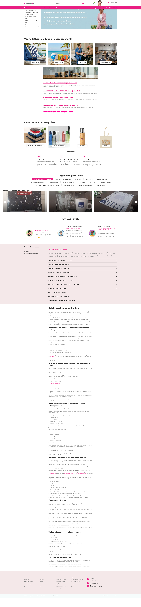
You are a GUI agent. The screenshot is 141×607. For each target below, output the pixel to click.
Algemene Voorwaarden (112, 595)
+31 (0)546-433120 (94, 583)
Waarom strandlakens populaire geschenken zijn (60, 83)
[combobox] (70, 3)
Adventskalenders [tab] (82, 182)
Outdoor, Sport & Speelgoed (31, 20)
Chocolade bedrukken (75, 581)
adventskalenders (52, 473)
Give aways (28, 24)
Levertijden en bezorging (29, 585)
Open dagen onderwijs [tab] (68, 182)
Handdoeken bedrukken (61, 579)
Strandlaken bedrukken (60, 581)
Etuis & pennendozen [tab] (102, 179)
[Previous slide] (5, 201)
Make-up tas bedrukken (76, 586)
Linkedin (41, 581)
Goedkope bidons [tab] (100, 185)
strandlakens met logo (69, 473)
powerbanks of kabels (54, 387)
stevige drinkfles (53, 356)
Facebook (42, 579)
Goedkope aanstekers (75, 585)
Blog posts (42, 586)
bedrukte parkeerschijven (80, 473)
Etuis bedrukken (74, 583)
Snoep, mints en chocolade (31, 16)
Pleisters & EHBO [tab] (89, 179)
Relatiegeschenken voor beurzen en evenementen (60, 105)
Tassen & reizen (29, 22)
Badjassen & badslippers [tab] (106, 182)
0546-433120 (28, 251)
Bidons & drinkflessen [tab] (54, 182)
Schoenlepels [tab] (78, 179)
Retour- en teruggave (28, 586)
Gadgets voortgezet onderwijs (62, 586)
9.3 (96, 3)
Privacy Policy (103, 595)
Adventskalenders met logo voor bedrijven (58, 97)
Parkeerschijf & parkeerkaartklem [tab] (36, 182)
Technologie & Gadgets (30, 18)
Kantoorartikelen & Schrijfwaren (32, 12)
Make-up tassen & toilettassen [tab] (85, 185)
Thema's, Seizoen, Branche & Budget (33, 26)
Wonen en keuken (29, 14)
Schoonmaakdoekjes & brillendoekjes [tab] (42, 179)
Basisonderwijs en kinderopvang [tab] (63, 179)
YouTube (42, 585)
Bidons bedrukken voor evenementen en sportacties (61, 91)
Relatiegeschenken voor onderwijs (61, 583)
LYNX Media (43, 595)
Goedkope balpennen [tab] (69, 185)
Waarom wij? (27, 579)
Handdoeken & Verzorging (31, 10)
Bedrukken (26, 583)
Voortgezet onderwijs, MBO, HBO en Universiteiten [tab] (48, 185)
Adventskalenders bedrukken (77, 579)
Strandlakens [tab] (93, 182)
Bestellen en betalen (28, 581)
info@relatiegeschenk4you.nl (32, 253)
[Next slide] (136, 201)
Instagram (42, 583)
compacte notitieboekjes (55, 383)
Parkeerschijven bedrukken (61, 588)
